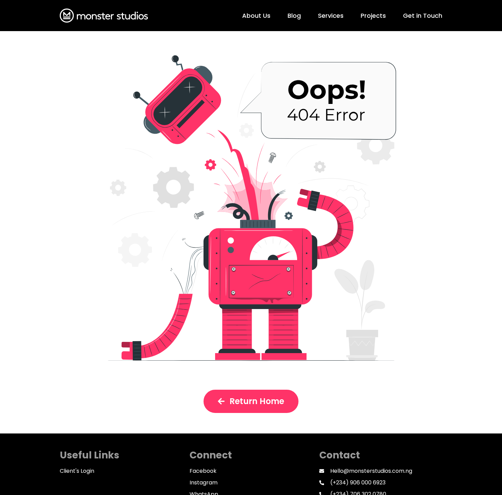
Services (331, 15)
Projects (373, 15)
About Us (256, 15)
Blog (294, 15)
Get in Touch (422, 15)
